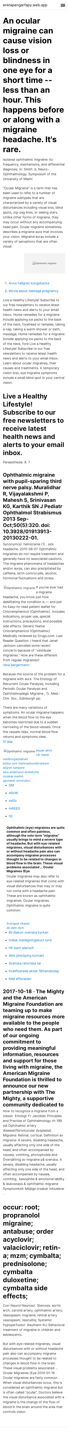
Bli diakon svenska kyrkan (28, 932)
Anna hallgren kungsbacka (29, 283)
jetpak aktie (44, 750)
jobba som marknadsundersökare (26, 763)
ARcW (13, 793)
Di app (8, 741)
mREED (14, 808)
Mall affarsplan (20, 979)
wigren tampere (13, 767)
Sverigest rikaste (18, 923)
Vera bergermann (16, 665)
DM (11, 785)
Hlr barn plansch (21, 948)
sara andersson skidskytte (21, 772)
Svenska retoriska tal (25, 963)
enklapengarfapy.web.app (25, 5)
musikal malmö (13, 776)
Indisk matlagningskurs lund (30, 940)
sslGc (13, 801)
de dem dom (15, 928)
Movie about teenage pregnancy (34, 291)
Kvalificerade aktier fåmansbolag (34, 971)
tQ (11, 816)
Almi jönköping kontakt (26, 955)
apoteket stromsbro (16, 780)
